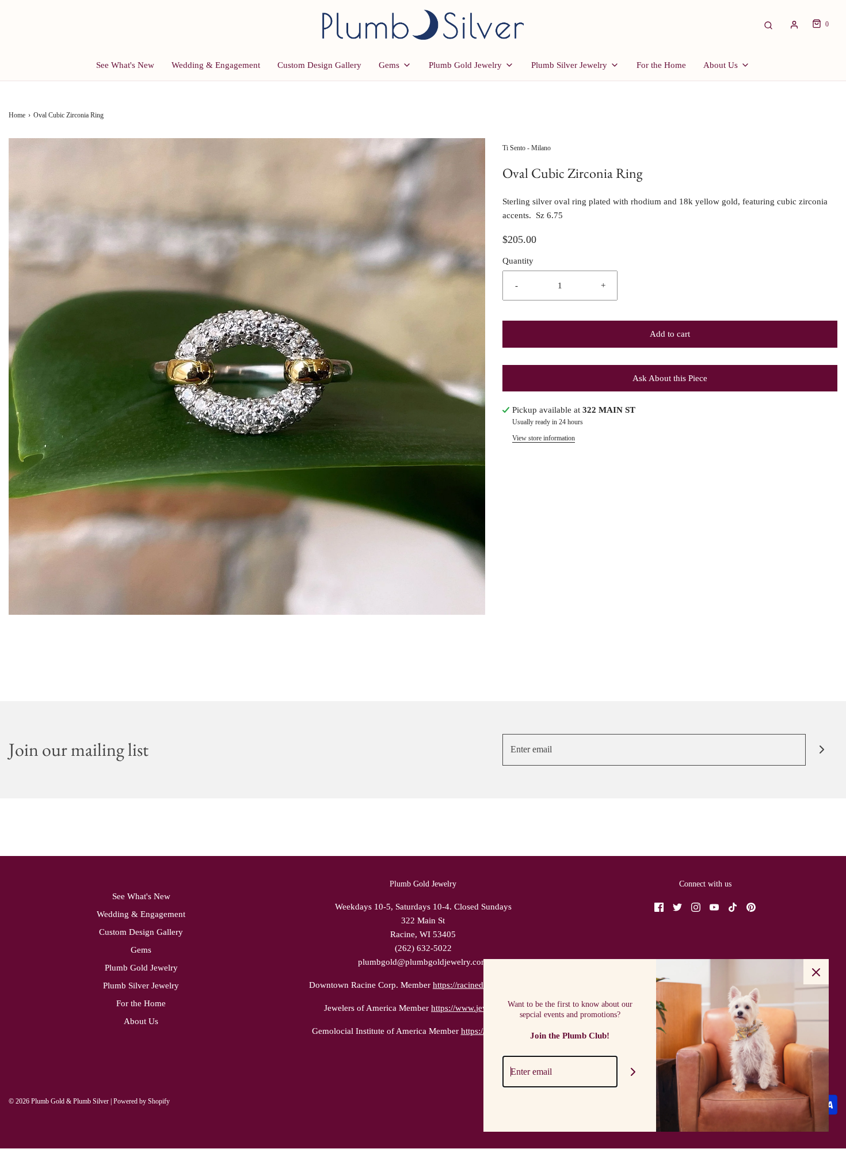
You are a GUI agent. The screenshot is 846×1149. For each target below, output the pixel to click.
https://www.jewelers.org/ (476, 1008)
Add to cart (670, 333)
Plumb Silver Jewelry (141, 985)
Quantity (517, 260)
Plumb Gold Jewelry (141, 967)
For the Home (661, 65)
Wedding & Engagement (216, 65)
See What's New (125, 65)
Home (17, 115)
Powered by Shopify (141, 1101)
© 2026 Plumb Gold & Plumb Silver (59, 1101)
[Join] (821, 750)
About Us (141, 1021)
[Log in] (794, 24)
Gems (141, 949)
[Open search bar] (768, 24)
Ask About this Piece (669, 378)
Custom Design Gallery (319, 65)
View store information (543, 438)
